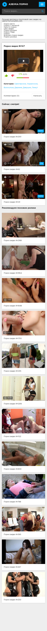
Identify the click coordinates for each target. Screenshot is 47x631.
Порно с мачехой (11, 25)
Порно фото (9, 24)
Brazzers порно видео (13, 35)
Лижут (35, 87)
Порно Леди (9, 32)
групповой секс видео (29, 19)
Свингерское (20, 84)
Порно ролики (10, 30)
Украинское (32, 84)
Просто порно (10, 27)
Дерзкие (18, 87)
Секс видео (9, 29)
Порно (7, 33)
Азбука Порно (18, 4)
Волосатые (9, 87)
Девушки (27, 87)
